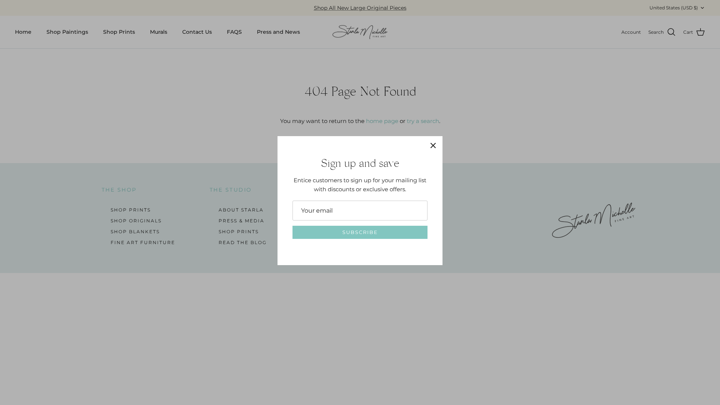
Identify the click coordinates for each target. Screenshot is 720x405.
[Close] (433, 145)
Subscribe (360, 232)
